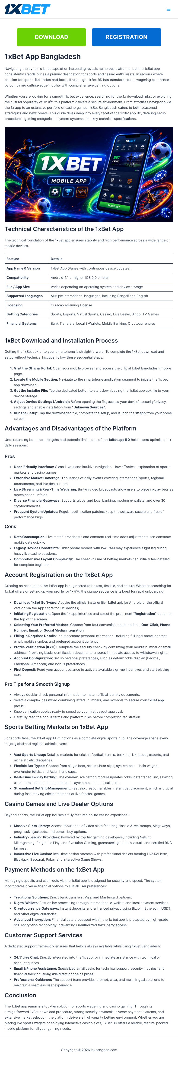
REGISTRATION (126, 37)
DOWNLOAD (51, 37)
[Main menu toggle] (168, 9)
